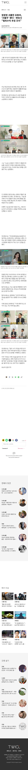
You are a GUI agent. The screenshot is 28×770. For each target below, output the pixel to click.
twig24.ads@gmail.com (16, 759)
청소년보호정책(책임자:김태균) (12, 756)
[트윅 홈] (5, 2)
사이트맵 (19, 756)
